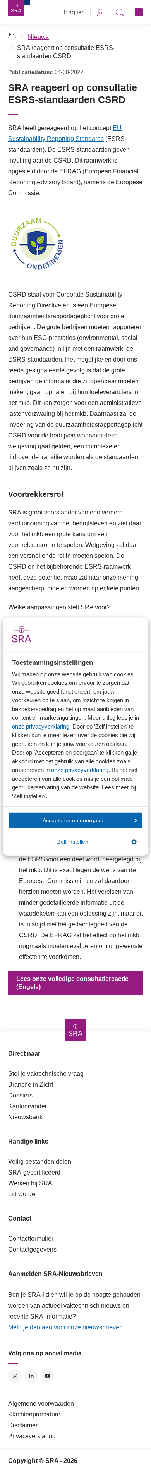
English (74, 12)
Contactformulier (30, 1238)
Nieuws (38, 37)
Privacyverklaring (32, 1436)
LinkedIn (31, 1376)
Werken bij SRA (30, 1183)
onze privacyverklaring (40, 726)
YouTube (47, 1376)
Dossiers (20, 1095)
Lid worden (23, 1194)
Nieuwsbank (25, 1117)
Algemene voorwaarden (41, 1403)
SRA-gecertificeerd (34, 1172)
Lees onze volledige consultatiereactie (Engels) (72, 983)
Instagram (15, 1376)
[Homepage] (16, 8)
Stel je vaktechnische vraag (46, 1073)
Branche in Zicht (30, 1084)
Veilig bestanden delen (39, 1161)
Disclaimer (23, 1425)
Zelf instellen (72, 842)
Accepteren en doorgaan (73, 820)
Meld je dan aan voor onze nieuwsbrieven (65, 1327)
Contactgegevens (32, 1249)
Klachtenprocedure (34, 1414)
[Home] (12, 37)
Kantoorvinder (27, 1106)
